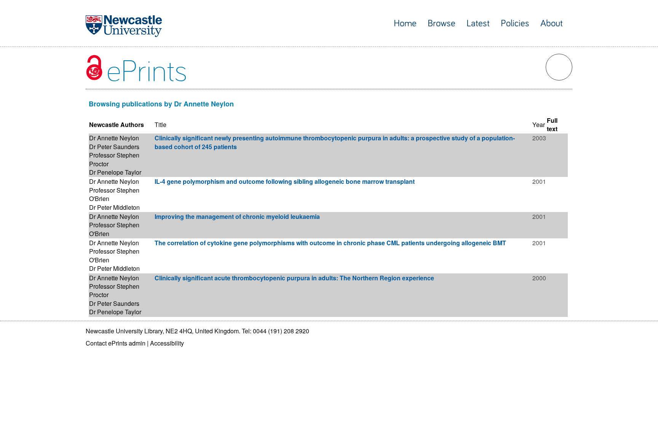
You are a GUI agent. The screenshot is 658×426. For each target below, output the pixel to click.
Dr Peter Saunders (114, 146)
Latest (478, 23)
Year (538, 124)
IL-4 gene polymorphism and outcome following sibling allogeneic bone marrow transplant (285, 181)
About (551, 23)
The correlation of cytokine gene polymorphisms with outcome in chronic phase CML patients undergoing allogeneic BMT (330, 242)
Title (160, 124)
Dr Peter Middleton (114, 207)
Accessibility (167, 343)
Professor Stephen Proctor (114, 159)
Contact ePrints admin (115, 343)
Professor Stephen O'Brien (114, 194)
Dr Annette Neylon (114, 137)
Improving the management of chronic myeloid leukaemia (237, 216)
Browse (441, 23)
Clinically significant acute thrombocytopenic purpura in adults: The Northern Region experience (294, 277)
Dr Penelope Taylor (115, 172)
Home (405, 23)
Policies (515, 23)
